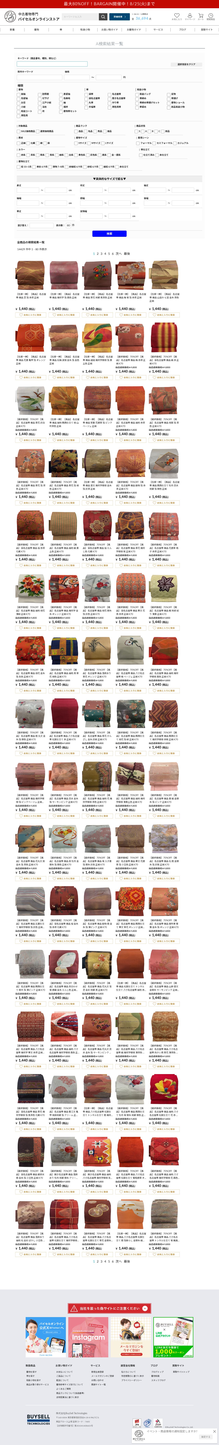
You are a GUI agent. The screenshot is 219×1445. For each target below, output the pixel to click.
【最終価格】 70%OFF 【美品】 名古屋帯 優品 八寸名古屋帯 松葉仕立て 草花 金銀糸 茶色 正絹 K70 (97, 1237)
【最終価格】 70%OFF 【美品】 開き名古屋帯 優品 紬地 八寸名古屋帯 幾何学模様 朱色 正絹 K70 (98, 1175)
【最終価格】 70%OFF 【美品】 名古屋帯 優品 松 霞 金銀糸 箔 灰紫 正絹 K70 (164, 861)
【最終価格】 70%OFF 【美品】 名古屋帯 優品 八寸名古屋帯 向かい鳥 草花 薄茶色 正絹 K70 (164, 1050)
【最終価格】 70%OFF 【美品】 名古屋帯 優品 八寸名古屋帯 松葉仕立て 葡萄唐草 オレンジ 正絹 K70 (130, 1175)
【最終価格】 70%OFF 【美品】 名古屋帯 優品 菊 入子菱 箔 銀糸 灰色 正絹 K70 (97, 861)
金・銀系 (116, 155)
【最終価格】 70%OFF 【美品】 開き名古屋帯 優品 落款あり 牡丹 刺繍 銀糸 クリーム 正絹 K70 (63, 1175)
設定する (205, 1437)
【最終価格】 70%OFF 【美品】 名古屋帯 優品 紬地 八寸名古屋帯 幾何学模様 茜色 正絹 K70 (63, 1050)
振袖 (23, 94)
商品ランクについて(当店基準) (70, 1393)
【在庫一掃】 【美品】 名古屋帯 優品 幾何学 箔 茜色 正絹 (64, 296)
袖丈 (146, 186)
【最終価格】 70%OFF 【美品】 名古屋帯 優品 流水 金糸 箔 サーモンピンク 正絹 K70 (63, 798)
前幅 (82, 198)
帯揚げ (174, 98)
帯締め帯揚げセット (150, 103)
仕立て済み (148, 155)
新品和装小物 (178, 107)
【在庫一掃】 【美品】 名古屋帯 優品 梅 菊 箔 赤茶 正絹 (131, 296)
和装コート (26, 111)
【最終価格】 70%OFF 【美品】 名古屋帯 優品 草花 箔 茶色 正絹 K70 (30, 485)
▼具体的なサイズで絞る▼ (109, 179)
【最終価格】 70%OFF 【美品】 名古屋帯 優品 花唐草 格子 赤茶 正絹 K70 (164, 548)
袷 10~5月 (26, 167)
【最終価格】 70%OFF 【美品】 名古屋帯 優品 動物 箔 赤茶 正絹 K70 (130, 485)
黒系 (104, 155)
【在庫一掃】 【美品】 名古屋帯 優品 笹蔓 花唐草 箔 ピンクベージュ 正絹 (98, 422)
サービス (158, 30)
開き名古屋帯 (118, 98)
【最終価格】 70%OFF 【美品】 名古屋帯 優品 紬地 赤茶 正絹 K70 (130, 422)
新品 (167, 131)
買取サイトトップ (181, 1372)
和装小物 (85, 30)
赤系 (23, 155)
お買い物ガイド (109, 30)
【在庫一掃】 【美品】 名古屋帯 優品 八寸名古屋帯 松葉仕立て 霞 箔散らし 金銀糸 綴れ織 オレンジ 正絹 (131, 1237)
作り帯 (115, 103)
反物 (173, 94)
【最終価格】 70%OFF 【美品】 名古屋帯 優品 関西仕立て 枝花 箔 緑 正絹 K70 (130, 736)
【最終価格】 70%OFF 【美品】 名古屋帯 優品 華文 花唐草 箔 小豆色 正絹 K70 (130, 861)
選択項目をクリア (186, 64)
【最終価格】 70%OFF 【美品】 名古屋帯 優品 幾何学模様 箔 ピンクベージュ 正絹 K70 (30, 799)
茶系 (33, 155)
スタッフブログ (158, 1380)
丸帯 (91, 103)
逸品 (81, 131)
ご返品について (63, 1376)
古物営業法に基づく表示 (67, 1397)
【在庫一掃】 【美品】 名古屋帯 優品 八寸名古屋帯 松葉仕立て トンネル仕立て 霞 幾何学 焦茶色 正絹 (98, 1112)
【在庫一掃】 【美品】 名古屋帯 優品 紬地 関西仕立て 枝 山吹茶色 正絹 (64, 422)
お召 (23, 103)
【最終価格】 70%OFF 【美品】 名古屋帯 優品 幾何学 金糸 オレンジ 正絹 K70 (63, 610)
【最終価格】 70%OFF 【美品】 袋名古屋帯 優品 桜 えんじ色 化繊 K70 (97, 548)
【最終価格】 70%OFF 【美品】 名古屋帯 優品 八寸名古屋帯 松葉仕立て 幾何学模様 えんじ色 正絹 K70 (63, 1237)
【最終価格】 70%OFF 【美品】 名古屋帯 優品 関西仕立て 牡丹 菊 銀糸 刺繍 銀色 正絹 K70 (131, 1112)
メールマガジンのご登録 (102, 1376)
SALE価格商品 (28, 131)
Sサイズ (82, 143)
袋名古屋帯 (94, 98)
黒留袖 (66, 94)
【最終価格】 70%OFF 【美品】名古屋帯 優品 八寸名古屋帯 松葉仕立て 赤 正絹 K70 (64, 736)
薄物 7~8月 (58, 167)
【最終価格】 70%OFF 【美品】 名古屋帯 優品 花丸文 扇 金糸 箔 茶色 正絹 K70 (30, 861)
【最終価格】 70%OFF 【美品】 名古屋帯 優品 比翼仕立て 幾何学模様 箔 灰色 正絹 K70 (30, 924)
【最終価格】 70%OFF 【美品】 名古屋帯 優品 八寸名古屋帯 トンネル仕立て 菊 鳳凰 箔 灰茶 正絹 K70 (164, 1237)
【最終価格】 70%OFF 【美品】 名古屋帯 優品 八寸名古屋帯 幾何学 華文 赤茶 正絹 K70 (30, 1050)
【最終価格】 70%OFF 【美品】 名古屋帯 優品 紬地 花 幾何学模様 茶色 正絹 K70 (97, 798)
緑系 (61, 155)
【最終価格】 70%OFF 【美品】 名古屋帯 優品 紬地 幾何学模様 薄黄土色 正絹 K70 (130, 798)
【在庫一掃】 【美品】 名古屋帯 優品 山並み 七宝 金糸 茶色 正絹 (164, 297)
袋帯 (91, 94)
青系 (52, 155)
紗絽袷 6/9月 (75, 167)
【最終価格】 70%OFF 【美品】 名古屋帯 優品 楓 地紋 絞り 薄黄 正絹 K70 (164, 610)
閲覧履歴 (211, 19)
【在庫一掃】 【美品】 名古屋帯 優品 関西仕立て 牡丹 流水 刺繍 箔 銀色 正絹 (164, 485)
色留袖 (24, 98)
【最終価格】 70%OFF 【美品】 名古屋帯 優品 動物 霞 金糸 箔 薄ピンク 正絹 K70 (97, 924)
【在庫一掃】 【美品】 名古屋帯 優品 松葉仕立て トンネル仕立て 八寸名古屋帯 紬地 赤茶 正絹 (131, 987)
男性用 (24, 116)
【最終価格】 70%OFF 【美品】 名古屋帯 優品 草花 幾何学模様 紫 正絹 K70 (130, 548)
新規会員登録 (97, 1372)
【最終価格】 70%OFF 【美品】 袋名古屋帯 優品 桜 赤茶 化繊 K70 (30, 548)
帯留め (143, 107)
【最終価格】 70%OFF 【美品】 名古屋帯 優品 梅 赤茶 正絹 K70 (130, 360)
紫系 (42, 155)
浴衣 (44, 107)
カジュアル (182, 143)
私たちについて (128, 1372)
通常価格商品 (47, 131)
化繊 (33, 143)
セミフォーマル (164, 143)
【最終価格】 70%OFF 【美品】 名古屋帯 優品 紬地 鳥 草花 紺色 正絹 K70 (64, 673)
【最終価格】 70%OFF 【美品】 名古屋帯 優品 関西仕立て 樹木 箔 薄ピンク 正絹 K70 (30, 986)
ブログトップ (157, 1372)
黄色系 (82, 155)
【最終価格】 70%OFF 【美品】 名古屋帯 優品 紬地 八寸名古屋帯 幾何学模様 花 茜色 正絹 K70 (164, 1175)
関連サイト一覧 (98, 1385)
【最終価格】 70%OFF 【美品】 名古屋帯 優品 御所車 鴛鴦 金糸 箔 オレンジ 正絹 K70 (164, 924)
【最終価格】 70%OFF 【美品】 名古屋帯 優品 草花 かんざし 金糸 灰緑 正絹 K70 (97, 736)
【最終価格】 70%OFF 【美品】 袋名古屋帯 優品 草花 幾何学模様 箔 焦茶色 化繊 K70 (30, 1111)
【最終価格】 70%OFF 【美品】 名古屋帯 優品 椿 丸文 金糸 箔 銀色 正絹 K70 (30, 736)
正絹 (23, 143)
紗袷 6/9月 (92, 167)
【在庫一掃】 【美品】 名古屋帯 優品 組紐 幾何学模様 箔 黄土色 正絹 (98, 360)
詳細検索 (118, 17)
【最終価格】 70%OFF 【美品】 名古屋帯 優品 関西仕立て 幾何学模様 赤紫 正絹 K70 (164, 736)
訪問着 (45, 94)
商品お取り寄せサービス (37, 1385)
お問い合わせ (97, 1380)
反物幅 (83, 211)
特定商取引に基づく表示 (132, 1376)
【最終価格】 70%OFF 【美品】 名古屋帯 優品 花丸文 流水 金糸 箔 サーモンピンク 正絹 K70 (97, 1050)
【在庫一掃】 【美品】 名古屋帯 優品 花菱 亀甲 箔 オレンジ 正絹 (31, 360)
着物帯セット (70, 111)
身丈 (19, 186)
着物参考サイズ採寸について (69, 1385)
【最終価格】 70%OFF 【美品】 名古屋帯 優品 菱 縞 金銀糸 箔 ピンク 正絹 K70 (164, 798)
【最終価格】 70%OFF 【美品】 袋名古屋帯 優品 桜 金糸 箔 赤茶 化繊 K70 (63, 924)
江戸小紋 (46, 103)
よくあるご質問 (63, 1389)
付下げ (45, 98)
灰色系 (93, 155)
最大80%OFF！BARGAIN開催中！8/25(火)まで (109, 4)
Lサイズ (109, 143)
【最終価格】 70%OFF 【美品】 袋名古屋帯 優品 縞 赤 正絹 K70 (164, 360)
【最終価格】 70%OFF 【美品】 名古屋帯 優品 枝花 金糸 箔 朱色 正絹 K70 (30, 673)
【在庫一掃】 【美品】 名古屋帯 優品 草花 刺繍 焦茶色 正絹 (98, 296)
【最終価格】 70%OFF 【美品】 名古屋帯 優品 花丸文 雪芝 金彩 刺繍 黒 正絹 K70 (97, 986)
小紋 (23, 107)
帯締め (143, 98)
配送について (62, 1380)
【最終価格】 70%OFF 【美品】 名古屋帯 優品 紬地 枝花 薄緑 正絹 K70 (30, 610)
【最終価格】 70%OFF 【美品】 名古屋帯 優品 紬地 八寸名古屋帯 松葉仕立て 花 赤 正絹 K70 (164, 1112)
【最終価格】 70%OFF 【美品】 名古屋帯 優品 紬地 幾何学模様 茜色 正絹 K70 (164, 673)
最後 (127, 253)
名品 (90, 131)
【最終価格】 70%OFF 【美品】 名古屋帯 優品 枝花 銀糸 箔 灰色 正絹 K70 (97, 610)
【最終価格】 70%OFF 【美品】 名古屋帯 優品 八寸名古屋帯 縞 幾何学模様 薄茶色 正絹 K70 (130, 1050)
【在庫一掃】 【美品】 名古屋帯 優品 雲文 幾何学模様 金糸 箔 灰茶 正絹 (98, 485)
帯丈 (19, 211)
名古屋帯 (116, 94)
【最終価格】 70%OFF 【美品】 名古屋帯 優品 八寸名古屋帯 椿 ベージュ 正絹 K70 (130, 673)
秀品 (100, 131)
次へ (119, 253)
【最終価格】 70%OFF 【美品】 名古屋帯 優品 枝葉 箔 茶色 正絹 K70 (164, 422)
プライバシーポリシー (131, 1380)
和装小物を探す (33, 1380)
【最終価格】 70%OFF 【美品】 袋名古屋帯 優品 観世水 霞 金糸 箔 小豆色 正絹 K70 (30, 1174)
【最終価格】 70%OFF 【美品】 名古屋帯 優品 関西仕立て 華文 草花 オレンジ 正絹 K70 (130, 924)
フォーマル (146, 143)
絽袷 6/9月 (109, 167)
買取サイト (207, 30)
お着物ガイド (134, 30)
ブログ (182, 30)
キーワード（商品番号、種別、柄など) (37, 58)
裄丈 (82, 186)
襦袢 (65, 107)
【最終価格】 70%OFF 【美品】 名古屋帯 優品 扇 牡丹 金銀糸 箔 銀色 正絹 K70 (64, 861)
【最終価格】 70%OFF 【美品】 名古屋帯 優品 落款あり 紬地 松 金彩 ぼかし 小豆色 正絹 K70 (30, 1237)
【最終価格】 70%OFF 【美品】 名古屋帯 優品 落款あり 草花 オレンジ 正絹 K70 (97, 673)
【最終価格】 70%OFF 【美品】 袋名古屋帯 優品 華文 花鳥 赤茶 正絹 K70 (130, 610)
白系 (71, 155)
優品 (109, 131)
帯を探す (30, 1376)
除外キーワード (25, 72)
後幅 (146, 198)
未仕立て (164, 155)
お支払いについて (64, 1372)
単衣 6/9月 (42, 167)
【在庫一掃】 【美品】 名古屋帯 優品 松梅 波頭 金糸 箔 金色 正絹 (64, 360)
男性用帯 (116, 107)
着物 (36, 30)
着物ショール (178, 103)
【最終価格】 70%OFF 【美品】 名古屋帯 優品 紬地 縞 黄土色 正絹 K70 (64, 548)
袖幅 (19, 198)
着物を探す (31, 1372)
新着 (12, 30)
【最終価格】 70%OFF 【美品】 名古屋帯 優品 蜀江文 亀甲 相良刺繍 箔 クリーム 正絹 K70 (63, 1112)
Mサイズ (96, 143)
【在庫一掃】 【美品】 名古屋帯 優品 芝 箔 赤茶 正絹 (31, 296)
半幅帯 (92, 107)
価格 (67, 72)
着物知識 (155, 1376)
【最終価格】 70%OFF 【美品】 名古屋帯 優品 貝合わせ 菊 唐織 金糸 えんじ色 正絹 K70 (63, 987)
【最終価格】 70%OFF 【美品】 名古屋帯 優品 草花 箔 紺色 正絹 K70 (64, 485)
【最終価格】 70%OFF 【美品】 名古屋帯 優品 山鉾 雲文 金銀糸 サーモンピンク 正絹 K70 (164, 987)
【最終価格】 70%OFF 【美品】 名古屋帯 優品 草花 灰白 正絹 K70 (30, 422)
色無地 (66, 98)
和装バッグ (145, 94)
